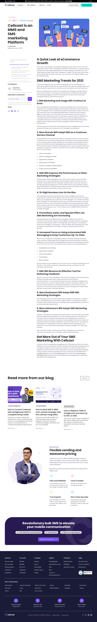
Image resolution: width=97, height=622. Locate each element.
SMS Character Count (55, 564)
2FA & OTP (22, 567)
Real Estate (67, 585)
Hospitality (67, 588)
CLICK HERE (68, 1)
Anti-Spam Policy (83, 561)
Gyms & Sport (8, 585)
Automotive (38, 588)
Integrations (8, 572)
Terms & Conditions (84, 564)
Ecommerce (83, 585)
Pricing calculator (9, 567)
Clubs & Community (40, 585)
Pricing (49, 5)
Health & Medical (54, 588)
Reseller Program (68, 561)
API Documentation (54, 575)
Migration (42, 5)
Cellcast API (8, 570)
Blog (50, 570)
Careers (36, 572)
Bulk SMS (22, 561)
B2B (21, 591)
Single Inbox (23, 570)
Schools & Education (25, 585)
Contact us (52, 572)
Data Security (82, 567)
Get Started (87, 5)
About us (36, 561)
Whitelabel (66, 564)
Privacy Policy (56, 615)
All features (23, 572)
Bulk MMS (22, 564)
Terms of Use (65, 615)
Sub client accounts (69, 567)
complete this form (42, 353)
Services (52, 585)
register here (60, 353)
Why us (36, 564)
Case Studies (37, 567)
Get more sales (9, 564)
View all (84, 378)
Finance (82, 588)
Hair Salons (8, 588)
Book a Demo (74, 5)
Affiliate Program (38, 570)
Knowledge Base (53, 561)
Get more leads (9, 561)
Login (90, 1)
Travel (21, 588)
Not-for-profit (38, 591)
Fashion (7, 591)
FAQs (50, 567)
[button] (21, 5)
